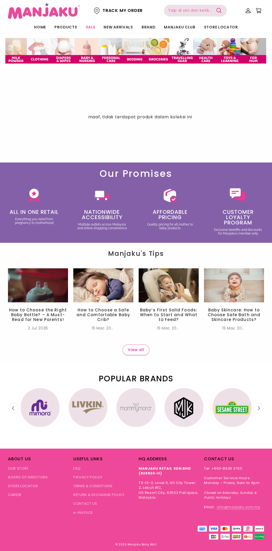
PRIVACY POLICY (88, 477)
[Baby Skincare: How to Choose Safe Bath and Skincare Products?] (234, 285)
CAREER (15, 494)
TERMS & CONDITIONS (93, 486)
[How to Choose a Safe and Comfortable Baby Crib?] (103, 285)
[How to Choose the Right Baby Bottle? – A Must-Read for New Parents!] (38, 285)
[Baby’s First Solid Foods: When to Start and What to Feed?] (169, 285)
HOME (40, 27)
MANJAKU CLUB (179, 27)
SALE (90, 27)
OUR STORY (18, 468)
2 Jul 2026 (38, 328)
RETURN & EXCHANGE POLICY (99, 494)
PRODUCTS (65, 27)
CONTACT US (85, 503)
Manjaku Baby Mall (142, 544)
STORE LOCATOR (221, 27)
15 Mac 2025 (104, 328)
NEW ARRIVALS (118, 27)
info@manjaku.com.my (238, 507)
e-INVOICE (83, 512)
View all (136, 349)
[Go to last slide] (13, 408)
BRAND (149, 27)
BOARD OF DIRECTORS (28, 477)
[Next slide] (258, 408)
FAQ (77, 468)
